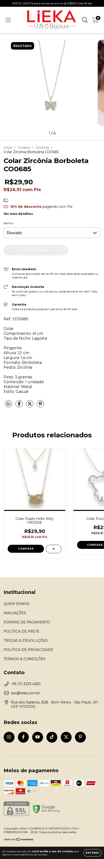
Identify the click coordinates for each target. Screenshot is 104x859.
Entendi (92, 852)
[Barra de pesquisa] (85, 20)
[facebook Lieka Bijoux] (23, 737)
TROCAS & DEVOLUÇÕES (26, 640)
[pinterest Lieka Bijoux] (80, 737)
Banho (8, 223)
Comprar (26, 548)
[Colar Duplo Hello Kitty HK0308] (53, 549)
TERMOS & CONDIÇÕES (25, 659)
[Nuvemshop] (19, 840)
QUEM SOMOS (17, 604)
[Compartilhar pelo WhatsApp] (8, 404)
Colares (24, 147)
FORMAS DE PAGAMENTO (27, 622)
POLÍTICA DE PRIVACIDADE (28, 650)
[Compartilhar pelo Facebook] (19, 405)
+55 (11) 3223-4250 (26, 684)
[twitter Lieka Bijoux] (66, 737)
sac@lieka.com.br (25, 693)
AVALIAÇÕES (15, 613)
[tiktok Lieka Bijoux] (51, 737)
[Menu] (8, 20)
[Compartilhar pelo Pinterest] (40, 405)
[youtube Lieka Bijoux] (37, 737)
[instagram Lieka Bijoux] (9, 737)
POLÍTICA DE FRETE (21, 631)
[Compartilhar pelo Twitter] (30, 405)
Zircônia (42, 147)
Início (8, 147)
